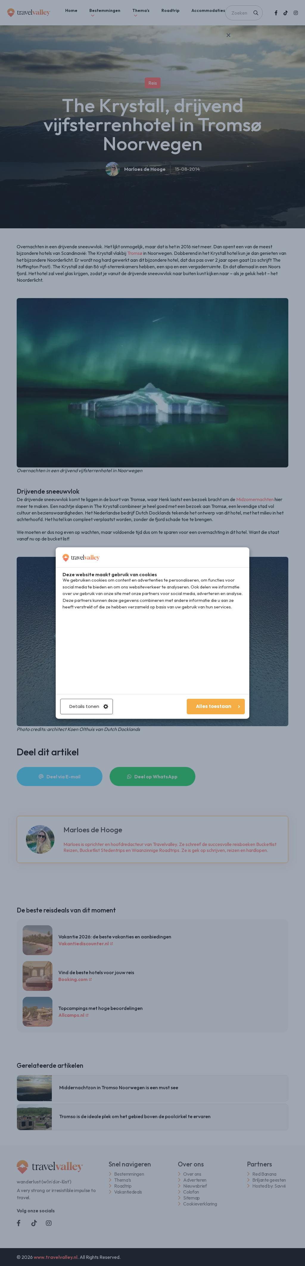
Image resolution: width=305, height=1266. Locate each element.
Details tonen (84, 706)
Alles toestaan (213, 706)
